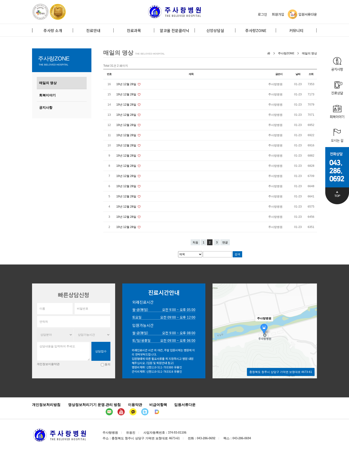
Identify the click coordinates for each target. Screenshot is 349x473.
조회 (311, 74)
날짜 (298, 74)
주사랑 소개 (52, 30)
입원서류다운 (307, 14)
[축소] (311, 330)
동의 (107, 364)
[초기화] (311, 339)
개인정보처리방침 (46, 405)
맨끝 (225, 242)
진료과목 (134, 30)
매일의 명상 (48, 83)
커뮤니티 (296, 30)
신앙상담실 (215, 30)
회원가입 (278, 14)
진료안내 (93, 30)
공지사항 (45, 107)
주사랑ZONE (255, 30)
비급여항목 (158, 405)
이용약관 (135, 405)
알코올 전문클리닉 (174, 30)
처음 (195, 242)
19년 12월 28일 (126, 84)
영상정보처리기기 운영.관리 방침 (94, 405)
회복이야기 (47, 95)
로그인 (262, 14)
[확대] (311, 322)
